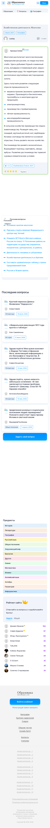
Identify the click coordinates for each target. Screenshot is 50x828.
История (8, 337)
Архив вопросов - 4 (25, 761)
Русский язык (10, 540)
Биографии (25, 714)
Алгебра (8, 582)
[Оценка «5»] (16, 171)
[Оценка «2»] (8, 171)
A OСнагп (14, 661)
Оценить (24, 172)
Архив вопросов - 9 (25, 782)
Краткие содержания (25, 718)
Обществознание (11, 427)
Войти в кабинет (25, 701)
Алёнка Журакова (17, 651)
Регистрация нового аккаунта (25, 708)
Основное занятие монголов (20, 225)
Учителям (25, 741)
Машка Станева (17, 665)
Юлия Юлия (15, 641)
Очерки (25, 721)
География (21, 33)
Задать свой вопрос (25, 436)
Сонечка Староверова (19, 670)
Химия (7, 563)
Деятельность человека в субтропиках (24, 252)
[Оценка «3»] (11, 171)
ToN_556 (13, 646)
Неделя (9, 618)
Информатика (11, 591)
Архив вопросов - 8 (25, 777)
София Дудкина (16, 631)
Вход (44, 3)
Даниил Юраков (17, 626)
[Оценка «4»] (13, 171)
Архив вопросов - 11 (25, 789)
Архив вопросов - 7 (25, 773)
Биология (9, 554)
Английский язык (12, 577)
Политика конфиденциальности (25, 802)
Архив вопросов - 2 (25, 755)
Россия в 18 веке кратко (17, 270)
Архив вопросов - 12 (25, 792)
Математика (10, 568)
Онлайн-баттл (25, 731)
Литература (9, 314)
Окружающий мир (13, 549)
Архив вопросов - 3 (25, 758)
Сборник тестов (25, 728)
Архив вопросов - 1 (25, 751)
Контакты (25, 737)
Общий (17, 618)
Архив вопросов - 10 (25, 786)
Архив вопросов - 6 (25, 770)
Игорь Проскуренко (18, 636)
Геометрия (9, 587)
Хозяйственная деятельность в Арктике (25, 257)
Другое (8, 558)
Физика (8, 573)
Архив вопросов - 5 (25, 767)
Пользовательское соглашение (25, 799)
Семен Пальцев (16, 656)
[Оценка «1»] (5, 171)
